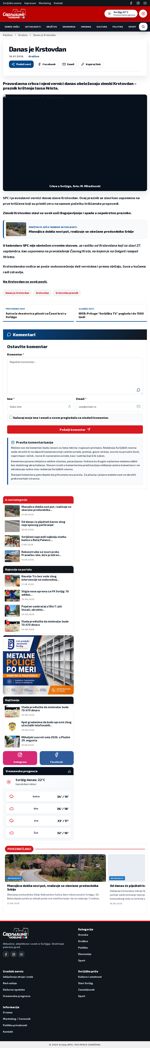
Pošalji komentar (72, 429)
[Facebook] (131, 3)
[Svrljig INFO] (14, 13)
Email (70, 64)
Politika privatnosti (15, 1025)
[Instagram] (138, 3)
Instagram (20, 761)
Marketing (45, 3)
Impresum (30, 3)
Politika (117, 26)
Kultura (102, 26)
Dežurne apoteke (14, 989)
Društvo (51, 26)
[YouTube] (145, 3)
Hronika (86, 26)
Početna (7, 35)
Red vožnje (10, 983)
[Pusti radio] (143, 14)
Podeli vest (23, 64)
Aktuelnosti (33, 26)
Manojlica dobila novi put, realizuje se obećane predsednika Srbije (52, 887)
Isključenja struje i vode (18, 976)
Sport (132, 26)
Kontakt (58, 3)
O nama (7, 1012)
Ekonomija (69, 26)
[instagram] (14, 954)
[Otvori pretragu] (143, 26)
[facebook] (6, 954)
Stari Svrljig (85, 983)
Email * (81, 398)
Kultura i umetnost (90, 976)
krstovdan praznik (67, 292)
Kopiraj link (93, 64)
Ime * (10, 398)
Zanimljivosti (86, 989)
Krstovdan (42, 292)
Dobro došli (12, 26)
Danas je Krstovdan (17, 292)
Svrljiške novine (12, 3)
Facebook (49, 64)
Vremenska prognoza (16, 996)
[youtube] (21, 954)
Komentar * (15, 354)
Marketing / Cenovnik (17, 1018)
